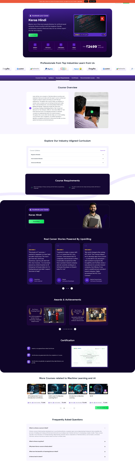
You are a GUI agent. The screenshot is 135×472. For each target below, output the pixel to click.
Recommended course (88, 78)
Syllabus (51, 78)
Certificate (75, 78)
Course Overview (41, 78)
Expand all (102, 150)
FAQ (98, 78)
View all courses (101, 407)
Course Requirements (62, 78)
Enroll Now (33, 35)
